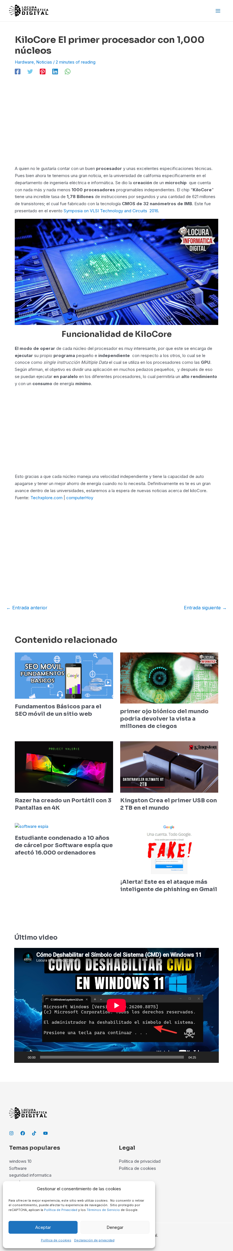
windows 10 (20, 1161)
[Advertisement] (116, 123)
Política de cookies (56, 1240)
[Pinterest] (42, 72)
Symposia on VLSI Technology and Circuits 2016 (111, 210)
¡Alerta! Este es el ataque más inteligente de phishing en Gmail (168, 885)
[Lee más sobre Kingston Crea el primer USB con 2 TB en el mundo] (169, 766)
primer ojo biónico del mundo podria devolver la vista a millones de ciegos (164, 719)
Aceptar (43, 1227)
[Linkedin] (55, 72)
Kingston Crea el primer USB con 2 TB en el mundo (168, 804)
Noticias (44, 62)
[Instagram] (11, 1133)
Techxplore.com (46, 497)
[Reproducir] (21, 1057)
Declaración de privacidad (94, 1240)
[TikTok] (34, 1133)
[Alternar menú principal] (218, 11)
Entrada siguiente (205, 607)
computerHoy (79, 497)
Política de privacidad (140, 1161)
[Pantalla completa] (211, 1057)
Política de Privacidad (60, 1210)
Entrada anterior (26, 607)
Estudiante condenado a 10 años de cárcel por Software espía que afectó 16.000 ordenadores (64, 845)
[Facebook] (17, 72)
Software (18, 1168)
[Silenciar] (202, 1057)
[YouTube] (45, 1133)
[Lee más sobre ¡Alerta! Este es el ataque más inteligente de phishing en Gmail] (169, 848)
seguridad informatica (30, 1175)
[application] (116, 1005)
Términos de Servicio (103, 1210)
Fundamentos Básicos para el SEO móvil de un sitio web (58, 710)
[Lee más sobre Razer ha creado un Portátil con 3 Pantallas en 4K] (64, 766)
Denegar (115, 1227)
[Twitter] (30, 72)
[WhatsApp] (67, 72)
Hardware (24, 62)
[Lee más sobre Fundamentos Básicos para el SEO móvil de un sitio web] (64, 675)
